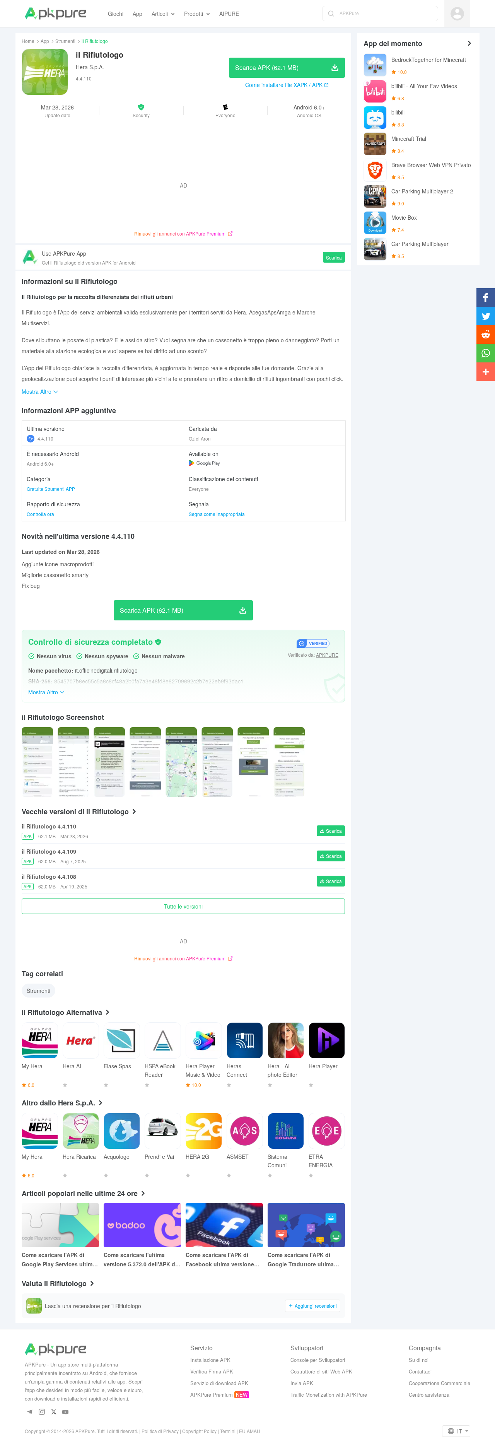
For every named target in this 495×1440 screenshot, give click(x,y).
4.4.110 (45, 438)
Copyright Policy (199, 1431)
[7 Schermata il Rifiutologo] (289, 762)
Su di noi (418, 1359)
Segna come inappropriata (217, 514)
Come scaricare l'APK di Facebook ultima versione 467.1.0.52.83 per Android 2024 (220, 1260)
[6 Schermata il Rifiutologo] (253, 762)
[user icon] (457, 13)
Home (28, 41)
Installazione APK (210, 1359)
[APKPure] (55, 13)
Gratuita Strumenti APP (51, 488)
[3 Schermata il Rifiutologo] (145, 762)
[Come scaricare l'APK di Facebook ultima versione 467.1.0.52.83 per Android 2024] (224, 1225)
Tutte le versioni (183, 906)
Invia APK (301, 1383)
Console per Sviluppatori (317, 1359)
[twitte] (53, 1412)
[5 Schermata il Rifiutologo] (217, 762)
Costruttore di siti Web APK (321, 1371)
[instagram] (41, 1412)
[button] (141, 110)
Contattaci (420, 1371)
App (45, 41)
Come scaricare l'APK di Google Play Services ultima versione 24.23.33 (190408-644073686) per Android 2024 (60, 1260)
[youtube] (65, 1412)
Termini (228, 1431)
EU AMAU (249, 1431)
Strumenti (65, 41)
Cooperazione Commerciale (439, 1383)
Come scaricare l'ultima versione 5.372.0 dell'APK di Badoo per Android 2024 (140, 1260)
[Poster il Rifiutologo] (37, 762)
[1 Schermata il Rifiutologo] (73, 762)
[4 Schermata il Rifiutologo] (181, 762)
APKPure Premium (211, 1394)
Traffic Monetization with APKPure (328, 1394)
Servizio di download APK (219, 1383)
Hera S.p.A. (90, 67)
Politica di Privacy (160, 1431)
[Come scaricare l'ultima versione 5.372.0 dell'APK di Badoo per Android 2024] (142, 1225)
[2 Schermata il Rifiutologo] (109, 762)
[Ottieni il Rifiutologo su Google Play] (204, 463)
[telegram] (29, 1412)
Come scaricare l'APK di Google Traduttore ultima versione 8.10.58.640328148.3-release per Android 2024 (304, 1260)
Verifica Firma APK (211, 1371)
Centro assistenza (429, 1394)
